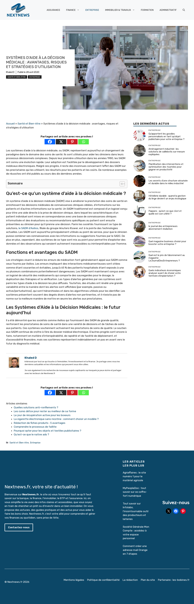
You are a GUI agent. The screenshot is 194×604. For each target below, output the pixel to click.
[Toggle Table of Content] (120, 183)
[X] (61, 141)
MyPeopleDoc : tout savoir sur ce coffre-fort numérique (135, 492)
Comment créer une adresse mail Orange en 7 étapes (135, 549)
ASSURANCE (53, 10)
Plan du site (148, 579)
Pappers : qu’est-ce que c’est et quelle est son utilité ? (165, 212)
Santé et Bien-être (17, 77)
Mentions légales (74, 579)
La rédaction (130, 579)
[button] (184, 10)
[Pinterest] (72, 141)
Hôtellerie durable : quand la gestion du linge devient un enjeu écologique (167, 197)
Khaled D (10, 72)
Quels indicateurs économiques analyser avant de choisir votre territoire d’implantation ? (165, 273)
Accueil (10, 123)
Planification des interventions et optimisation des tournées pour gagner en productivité (166, 167)
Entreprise (34, 77)
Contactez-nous (19, 527)
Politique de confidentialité (103, 579)
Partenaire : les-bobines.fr (173, 579)
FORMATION (147, 10)
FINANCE (70, 10)
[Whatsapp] (83, 141)
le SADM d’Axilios (28, 228)
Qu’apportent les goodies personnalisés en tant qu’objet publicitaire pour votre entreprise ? (166, 137)
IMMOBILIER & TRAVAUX (118, 10)
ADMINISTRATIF (168, 10)
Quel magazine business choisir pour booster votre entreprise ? (167, 243)
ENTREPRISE (92, 10)
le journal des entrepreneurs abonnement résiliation (163, 227)
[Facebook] (50, 141)
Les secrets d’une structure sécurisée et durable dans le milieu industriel (168, 182)
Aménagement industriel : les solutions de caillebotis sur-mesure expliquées (167, 152)
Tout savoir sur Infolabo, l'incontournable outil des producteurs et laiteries (135, 511)
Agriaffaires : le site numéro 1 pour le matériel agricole (134, 476)
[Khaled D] (14, 367)
